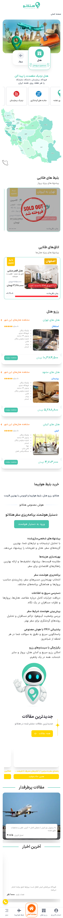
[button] (12, 114)
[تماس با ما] (5, 902)
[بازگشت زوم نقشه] (4, 161)
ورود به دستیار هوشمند (31, 524)
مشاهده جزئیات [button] (11, 357)
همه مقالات (44, 733)
